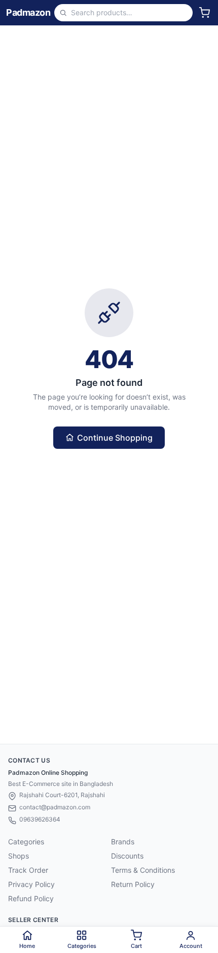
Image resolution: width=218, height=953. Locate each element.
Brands (122, 841)
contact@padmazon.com (54, 807)
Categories (26, 841)
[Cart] (204, 12)
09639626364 (39, 819)
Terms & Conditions (143, 870)
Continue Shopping (115, 438)
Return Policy (133, 884)
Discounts (127, 855)
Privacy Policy (31, 884)
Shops (18, 855)
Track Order (28, 870)
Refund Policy (31, 898)
